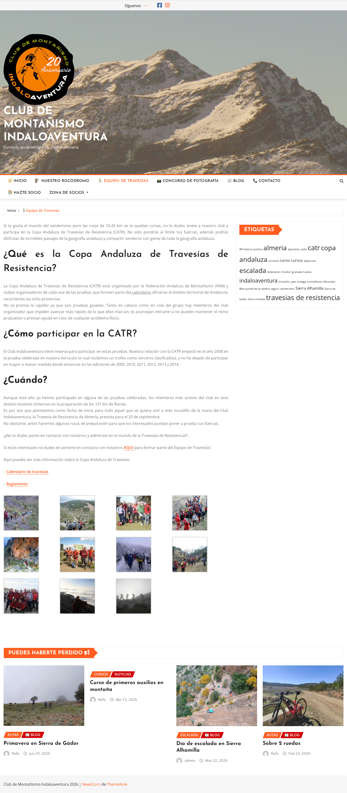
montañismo (314, 281)
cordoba (273, 261)
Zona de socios (67, 193)
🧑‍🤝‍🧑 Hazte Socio (24, 193)
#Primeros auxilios (250, 249)
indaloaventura (258, 280)
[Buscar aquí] (341, 181)
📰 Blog (235, 181)
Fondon (286, 272)
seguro (275, 288)
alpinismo (294, 249)
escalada (252, 270)
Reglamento (17, 484)
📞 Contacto (267, 181)
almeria (275, 247)
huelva (307, 272)
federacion (273, 272)
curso (285, 260)
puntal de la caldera (257, 288)
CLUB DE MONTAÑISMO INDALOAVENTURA (56, 124)
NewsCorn (91, 784)
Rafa (15, 753)
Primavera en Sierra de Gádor (41, 743)
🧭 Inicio (17, 181)
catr (314, 247)
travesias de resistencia (303, 297)
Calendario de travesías (27, 471)
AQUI (129, 447)
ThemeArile (117, 784)
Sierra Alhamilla (309, 288)
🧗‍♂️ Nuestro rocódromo (62, 181)
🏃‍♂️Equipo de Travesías (40, 210)
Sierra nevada (256, 299)
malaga (301, 281)
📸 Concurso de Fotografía (188, 181)
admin (190, 760)
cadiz (304, 249)
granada (297, 272)
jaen (293, 281)
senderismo (287, 288)
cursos (297, 260)
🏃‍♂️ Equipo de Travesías (123, 181)
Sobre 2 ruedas (281, 743)
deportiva (310, 261)
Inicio (11, 210)
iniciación (284, 281)
